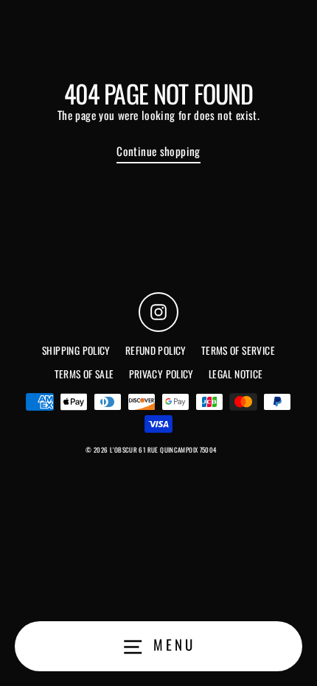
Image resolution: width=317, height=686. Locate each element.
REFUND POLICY (156, 350)
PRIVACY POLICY (161, 374)
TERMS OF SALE (84, 374)
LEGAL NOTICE (236, 374)
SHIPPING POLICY (76, 350)
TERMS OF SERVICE (238, 350)
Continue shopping (158, 151)
